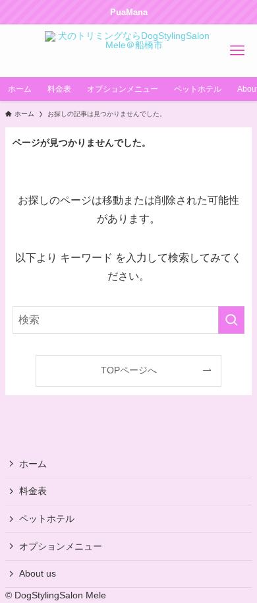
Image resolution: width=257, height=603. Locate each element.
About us (37, 573)
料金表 (33, 491)
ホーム (33, 464)
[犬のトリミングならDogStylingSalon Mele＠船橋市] (128, 50)
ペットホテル (46, 518)
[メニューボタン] (237, 50)
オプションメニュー (60, 546)
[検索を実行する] (231, 319)
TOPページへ (129, 370)
